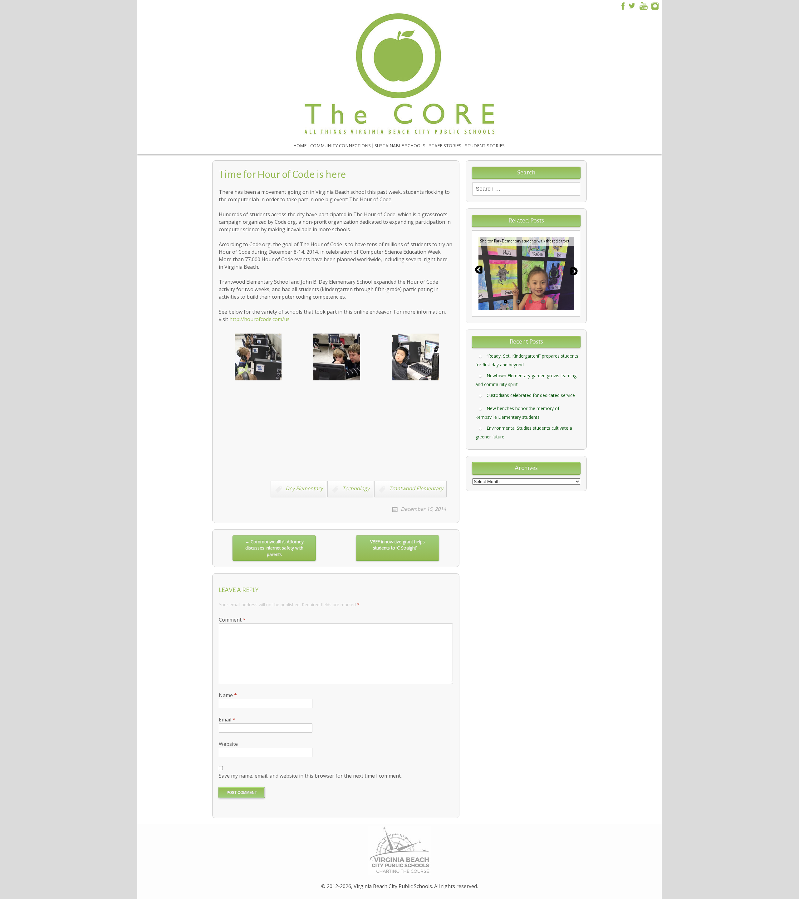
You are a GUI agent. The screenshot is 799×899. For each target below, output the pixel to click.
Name (228, 695)
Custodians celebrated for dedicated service (531, 395)
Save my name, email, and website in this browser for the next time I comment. (310, 775)
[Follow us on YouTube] (643, 5)
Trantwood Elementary (416, 488)
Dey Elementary (304, 488)
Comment (232, 619)
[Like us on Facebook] (622, 5)
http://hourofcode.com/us (259, 319)
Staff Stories (445, 146)
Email (227, 719)
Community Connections (340, 146)
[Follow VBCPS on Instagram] (655, 5)
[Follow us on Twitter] (632, 5)
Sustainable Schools (400, 146)
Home (299, 146)
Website (228, 743)
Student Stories (485, 146)
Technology (356, 488)
